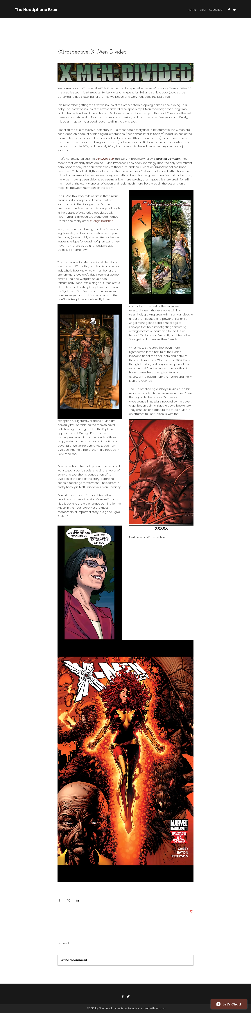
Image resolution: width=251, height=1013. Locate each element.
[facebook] (229, 10)
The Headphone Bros (36, 10)
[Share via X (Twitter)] (68, 900)
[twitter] (234, 10)
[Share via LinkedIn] (77, 900)
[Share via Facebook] (59, 900)
